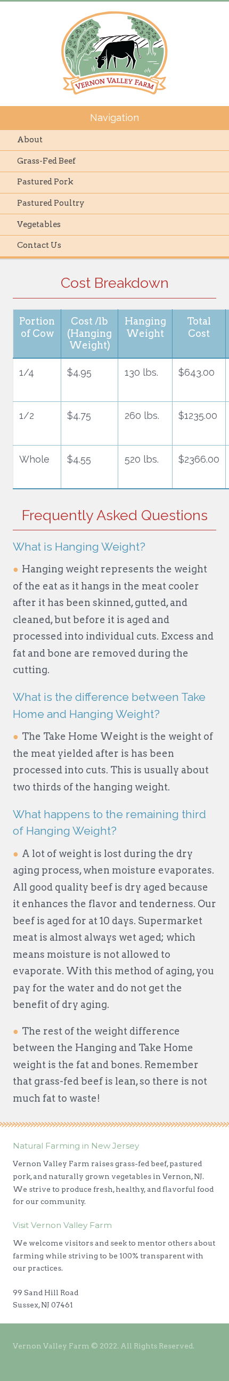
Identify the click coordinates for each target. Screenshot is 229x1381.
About (30, 139)
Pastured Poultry (51, 203)
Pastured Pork (45, 182)
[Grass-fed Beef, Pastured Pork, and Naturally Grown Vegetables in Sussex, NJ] (114, 53)
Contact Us (39, 245)
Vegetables (39, 224)
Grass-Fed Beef (46, 161)
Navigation (114, 117)
